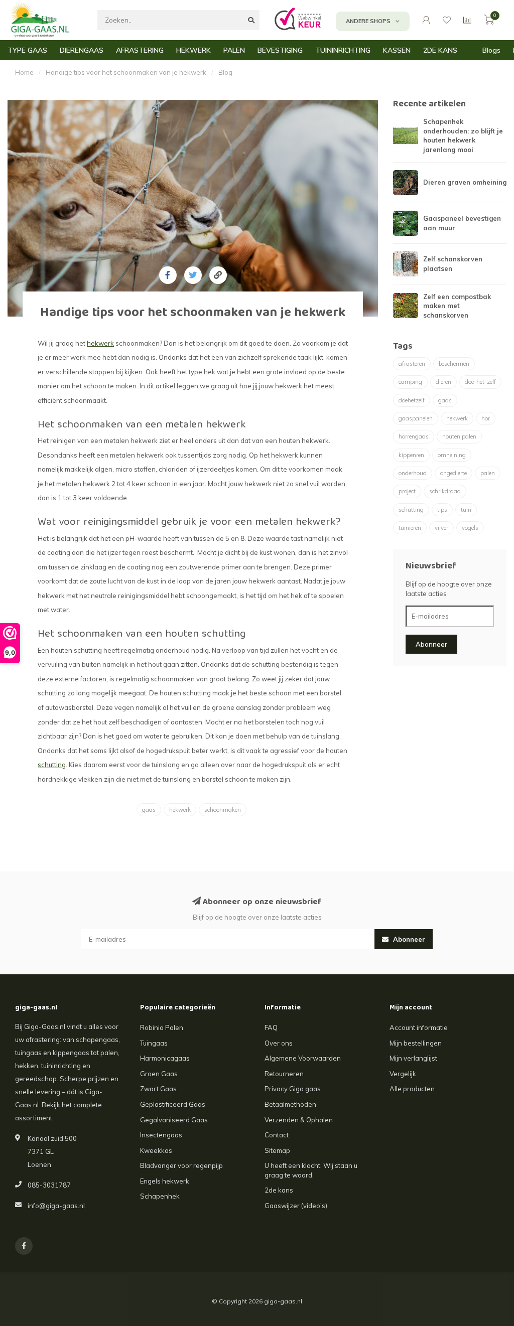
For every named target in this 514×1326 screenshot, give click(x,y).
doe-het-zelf (480, 381)
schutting (411, 509)
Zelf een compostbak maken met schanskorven (457, 305)
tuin (466, 509)
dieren (443, 381)
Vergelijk (403, 1074)
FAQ (271, 1027)
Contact (277, 1135)
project (407, 491)
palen (487, 473)
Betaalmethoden (290, 1104)
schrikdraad (445, 491)
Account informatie (419, 1027)
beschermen (454, 363)
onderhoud (413, 473)
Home (24, 72)
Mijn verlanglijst (413, 1058)
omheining (452, 455)
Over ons (279, 1043)
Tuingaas (154, 1043)
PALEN (234, 50)
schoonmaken (222, 809)
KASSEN (397, 50)
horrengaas (414, 436)
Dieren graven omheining (464, 182)
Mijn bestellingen (416, 1043)
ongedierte (453, 473)
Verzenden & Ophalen (299, 1120)
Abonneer (431, 644)
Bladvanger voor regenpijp (181, 1165)
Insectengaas (161, 1135)
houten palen (459, 436)
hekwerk (180, 809)
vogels (470, 527)
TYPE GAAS (27, 50)
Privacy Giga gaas (293, 1089)
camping (410, 381)
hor (485, 418)
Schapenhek (160, 1196)
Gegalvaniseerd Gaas (174, 1120)
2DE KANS (440, 50)
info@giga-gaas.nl (56, 1206)
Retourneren (284, 1074)
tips (442, 509)
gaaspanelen (416, 418)
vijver (441, 527)
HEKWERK (193, 50)
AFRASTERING (140, 50)
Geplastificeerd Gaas (172, 1104)
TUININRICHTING (342, 50)
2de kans (279, 1190)
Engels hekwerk (164, 1181)
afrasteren (412, 363)
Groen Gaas (159, 1074)
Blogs (491, 50)
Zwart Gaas (158, 1089)
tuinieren (410, 527)
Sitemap (277, 1150)
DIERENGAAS (81, 50)
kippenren (411, 455)
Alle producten (412, 1089)
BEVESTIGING (280, 50)
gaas (149, 809)
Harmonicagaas (165, 1058)
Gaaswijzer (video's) (296, 1206)
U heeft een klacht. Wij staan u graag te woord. (311, 1170)
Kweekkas (156, 1150)
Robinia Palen (161, 1027)
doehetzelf (412, 400)
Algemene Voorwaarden (303, 1058)
